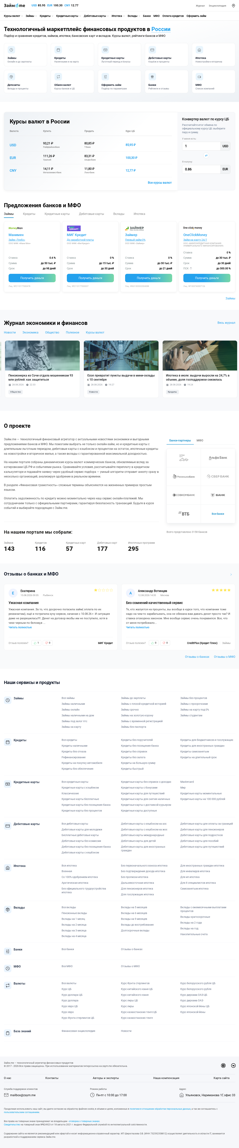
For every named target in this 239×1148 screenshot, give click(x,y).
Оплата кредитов (173, 15)
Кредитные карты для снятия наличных (145, 799)
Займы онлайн (71, 709)
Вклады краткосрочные (195, 916)
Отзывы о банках (197, 657)
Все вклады (69, 907)
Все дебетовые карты (75, 823)
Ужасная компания (24, 603)
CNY (67, 5)
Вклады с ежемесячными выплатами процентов (203, 909)
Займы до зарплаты (133, 698)
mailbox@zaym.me (22, 1095)
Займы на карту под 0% (194, 709)
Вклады (132, 15)
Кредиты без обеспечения (77, 768)
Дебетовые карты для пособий (199, 840)
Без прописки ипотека (134, 876)
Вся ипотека (69, 865)
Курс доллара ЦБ (72, 994)
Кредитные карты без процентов (82, 810)
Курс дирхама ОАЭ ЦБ (193, 994)
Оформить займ (196, 15)
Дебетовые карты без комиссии (81, 840)
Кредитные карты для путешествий (142, 793)
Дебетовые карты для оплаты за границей (206, 823)
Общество (52, 332)
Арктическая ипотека (75, 882)
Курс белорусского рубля (195, 989)
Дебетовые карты (95, 15)
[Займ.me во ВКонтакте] (233, 1065)
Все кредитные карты (75, 781)
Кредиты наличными (74, 745)
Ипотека (117, 15)
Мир (183, 787)
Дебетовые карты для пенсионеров (202, 829)
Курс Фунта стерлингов (135, 983)
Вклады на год (189, 928)
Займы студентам (191, 715)
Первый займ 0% (135, 239)
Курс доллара (70, 1000)
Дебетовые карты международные (142, 835)
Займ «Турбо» (17, 239)
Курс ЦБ (130, 131)
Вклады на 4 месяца (74, 936)
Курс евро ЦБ (70, 1006)
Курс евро (68, 1012)
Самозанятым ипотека (194, 888)
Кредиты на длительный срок (198, 757)
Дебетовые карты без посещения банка (86, 846)
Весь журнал (226, 322)
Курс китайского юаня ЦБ (137, 989)
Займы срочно (130, 709)
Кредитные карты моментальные (201, 793)
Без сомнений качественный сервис (154, 603)
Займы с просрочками (194, 703)
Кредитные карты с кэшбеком (80, 787)
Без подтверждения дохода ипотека (143, 871)
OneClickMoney (195, 235)
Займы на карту (71, 726)
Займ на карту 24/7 (195, 239)
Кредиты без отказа (74, 751)
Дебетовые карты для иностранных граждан (143, 848)
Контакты (51, 1078)
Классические (70, 793)
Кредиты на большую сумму (138, 762)
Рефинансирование (74, 757)
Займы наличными (73, 703)
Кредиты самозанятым (194, 751)
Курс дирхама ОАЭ (191, 1000)
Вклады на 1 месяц (73, 918)
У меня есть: (189, 138)
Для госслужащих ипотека (137, 894)
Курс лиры (127, 1006)
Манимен (16, 235)
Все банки (218, 513)
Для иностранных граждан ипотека (202, 865)
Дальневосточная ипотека (137, 882)
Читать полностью (20, 627)
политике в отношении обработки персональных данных (160, 1109)
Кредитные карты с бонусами (139, 787)
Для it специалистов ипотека (198, 882)
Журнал (200, 5)
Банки (147, 15)
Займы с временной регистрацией (142, 721)
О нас (7, 1078)
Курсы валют (12, 15)
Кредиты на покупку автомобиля (82, 762)
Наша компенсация (166, 1078)
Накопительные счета (194, 934)
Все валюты (69, 983)
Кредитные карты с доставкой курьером (146, 804)
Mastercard (187, 781)
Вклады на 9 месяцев (134, 918)
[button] (233, 5)
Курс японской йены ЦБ (194, 1006)
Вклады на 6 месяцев (134, 913)
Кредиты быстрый (132, 768)
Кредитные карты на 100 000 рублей (202, 799)
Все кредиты (69, 739)
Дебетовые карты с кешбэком (80, 852)
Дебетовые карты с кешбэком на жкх (144, 829)
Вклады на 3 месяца (74, 930)
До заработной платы (80, 239)
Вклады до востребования (137, 924)
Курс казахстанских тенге (137, 1017)
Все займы (68, 698)
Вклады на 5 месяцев (134, 907)
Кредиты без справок (134, 751)
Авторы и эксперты (106, 1078)
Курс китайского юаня (135, 994)
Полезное (72, 332)
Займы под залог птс (74, 721)
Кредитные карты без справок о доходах (146, 781)
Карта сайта (221, 1078)
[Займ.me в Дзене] (223, 1065)
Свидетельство (12, 1124)
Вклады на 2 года (191, 922)
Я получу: (187, 161)
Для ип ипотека (190, 876)
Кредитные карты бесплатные (80, 799)
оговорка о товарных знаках (84, 1121)
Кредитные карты (67, 15)
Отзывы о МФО (224, 657)
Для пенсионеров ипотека (137, 888)
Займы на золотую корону (137, 715)
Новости (10, 332)
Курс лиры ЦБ (129, 1000)
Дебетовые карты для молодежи (82, 829)
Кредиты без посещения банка (140, 745)
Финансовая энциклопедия (78, 1030)
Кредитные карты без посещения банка (86, 804)
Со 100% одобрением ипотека (80, 876)
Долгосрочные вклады (135, 930)
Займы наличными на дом (78, 715)
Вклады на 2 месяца (74, 924)
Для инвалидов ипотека (195, 871)
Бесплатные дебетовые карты (80, 835)
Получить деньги (32, 278)
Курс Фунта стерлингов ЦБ (78, 1017)
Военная (67, 871)
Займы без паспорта (133, 726)
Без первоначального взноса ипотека (144, 865)
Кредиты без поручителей (137, 739)
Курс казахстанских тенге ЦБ (139, 1012)
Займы (30, 15)
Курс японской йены (192, 1012)
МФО (156, 15)
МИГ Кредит (76, 235)
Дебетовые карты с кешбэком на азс (144, 823)
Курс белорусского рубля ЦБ (197, 983)
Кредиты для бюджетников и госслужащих (206, 739)
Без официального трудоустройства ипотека (84, 890)
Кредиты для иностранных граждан (202, 745)
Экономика (30, 332)
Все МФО (67, 966)
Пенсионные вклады (74, 913)
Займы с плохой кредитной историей (143, 703)
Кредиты (45, 15)
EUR (49, 5)
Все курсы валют (160, 182)
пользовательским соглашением (21, 1112)
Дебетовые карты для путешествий (202, 846)
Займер (131, 235)
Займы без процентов (193, 698)
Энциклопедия (217, 5)
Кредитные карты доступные (139, 810)
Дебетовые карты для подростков (201, 835)
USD (34, 5)
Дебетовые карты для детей (138, 840)
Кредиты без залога (133, 757)
